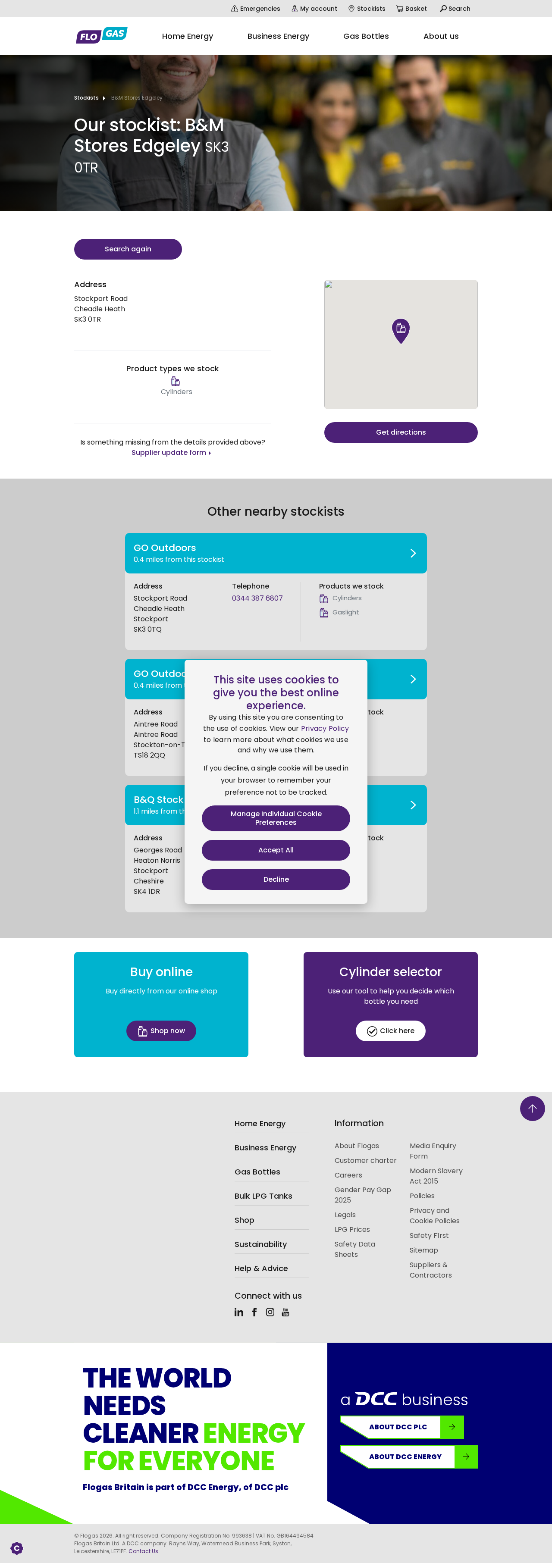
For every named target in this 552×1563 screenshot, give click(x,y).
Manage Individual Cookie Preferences (276, 818)
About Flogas (357, 1146)
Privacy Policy (325, 728)
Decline (276, 879)
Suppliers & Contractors (431, 1270)
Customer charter (366, 1160)
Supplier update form (169, 452)
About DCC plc (398, 1427)
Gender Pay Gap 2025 (363, 1195)
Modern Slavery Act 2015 (436, 1176)
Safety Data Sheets (355, 1249)
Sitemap (424, 1250)
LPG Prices (352, 1229)
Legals (345, 1215)
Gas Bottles (257, 1171)
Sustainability (261, 1244)
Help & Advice (261, 1268)
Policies (422, 1196)
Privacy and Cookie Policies (435, 1216)
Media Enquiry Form (433, 1151)
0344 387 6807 (257, 598)
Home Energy (260, 1123)
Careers (348, 1175)
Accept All (276, 850)
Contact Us (143, 1551)
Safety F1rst (429, 1235)
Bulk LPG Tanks (263, 1195)
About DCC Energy (405, 1457)
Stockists (86, 97)
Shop (244, 1220)
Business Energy (265, 1147)
